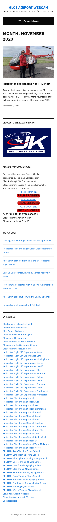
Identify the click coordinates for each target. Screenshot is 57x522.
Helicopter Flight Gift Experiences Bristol (23, 362)
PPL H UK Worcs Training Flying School (22, 490)
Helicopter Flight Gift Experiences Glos (22, 370)
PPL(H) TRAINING (28, 191)
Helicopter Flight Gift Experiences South (22, 387)
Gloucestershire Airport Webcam (19, 341)
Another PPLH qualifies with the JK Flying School (27, 296)
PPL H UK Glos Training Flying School (21, 468)
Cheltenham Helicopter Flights (18, 324)
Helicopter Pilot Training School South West (24, 437)
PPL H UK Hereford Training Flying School (23, 472)
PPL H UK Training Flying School (18, 486)
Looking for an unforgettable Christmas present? (27, 240)
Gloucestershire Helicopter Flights (20, 345)
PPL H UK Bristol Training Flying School (22, 461)
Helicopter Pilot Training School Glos (21, 419)
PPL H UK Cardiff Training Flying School (22, 465)
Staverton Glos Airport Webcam (18, 497)
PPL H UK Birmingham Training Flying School (25, 458)
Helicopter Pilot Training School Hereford (23, 423)
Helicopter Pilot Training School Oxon (21, 433)
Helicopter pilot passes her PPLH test (21, 304)
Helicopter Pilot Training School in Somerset (24, 426)
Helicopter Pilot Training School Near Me (23, 430)
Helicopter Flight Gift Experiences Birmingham (26, 359)
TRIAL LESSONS (28, 199)
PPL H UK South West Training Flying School (24, 483)
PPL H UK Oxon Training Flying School (21, 476)
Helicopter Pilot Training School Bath (21, 405)
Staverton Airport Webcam (16, 493)
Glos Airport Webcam (28, 7)
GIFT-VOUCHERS (28, 206)
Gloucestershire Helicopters (17, 348)
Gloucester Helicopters (14, 338)
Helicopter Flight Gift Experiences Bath (22, 355)
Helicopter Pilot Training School (18, 398)
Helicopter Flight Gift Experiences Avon (22, 352)
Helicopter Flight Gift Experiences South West (25, 391)
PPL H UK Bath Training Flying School (21, 454)
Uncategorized (10, 500)
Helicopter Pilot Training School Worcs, (22, 447)
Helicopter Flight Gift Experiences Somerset (24, 384)
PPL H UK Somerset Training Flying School (23, 479)
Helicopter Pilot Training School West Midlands (26, 444)
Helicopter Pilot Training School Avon (21, 401)
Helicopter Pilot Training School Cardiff (22, 416)
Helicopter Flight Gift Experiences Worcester (25, 394)
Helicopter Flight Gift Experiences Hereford (24, 373)
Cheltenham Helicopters (15, 327)
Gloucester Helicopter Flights (17, 334)
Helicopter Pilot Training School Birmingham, (25, 408)
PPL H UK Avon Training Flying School (21, 451)
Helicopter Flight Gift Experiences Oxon (22, 380)
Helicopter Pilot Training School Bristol (22, 412)
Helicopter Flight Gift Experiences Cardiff (23, 366)
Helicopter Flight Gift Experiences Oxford (23, 377)
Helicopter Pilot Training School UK (20, 440)
